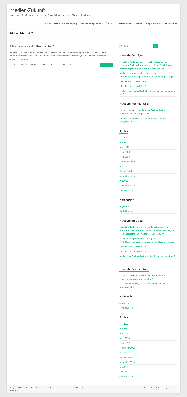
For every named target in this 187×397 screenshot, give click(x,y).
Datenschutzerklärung (158, 388)
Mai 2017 (123, 166)
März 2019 (124, 156)
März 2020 (124, 152)
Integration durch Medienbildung (161, 23)
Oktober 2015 (126, 190)
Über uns (110, 23)
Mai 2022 (123, 137)
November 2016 (127, 176)
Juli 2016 (123, 180)
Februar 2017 (125, 171)
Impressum (173, 388)
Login (146, 388)
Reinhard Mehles (21, 65)
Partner (138, 23)
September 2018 (127, 161)
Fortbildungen (124, 23)
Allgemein (55, 65)
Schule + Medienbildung (65, 23)
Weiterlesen (106, 65)
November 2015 (127, 185)
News (48, 23)
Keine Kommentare (73, 65)
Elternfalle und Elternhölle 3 (132, 81)
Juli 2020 (123, 142)
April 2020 (124, 147)
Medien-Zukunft (27, 10)
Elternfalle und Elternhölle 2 (32, 46)
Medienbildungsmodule (91, 23)
